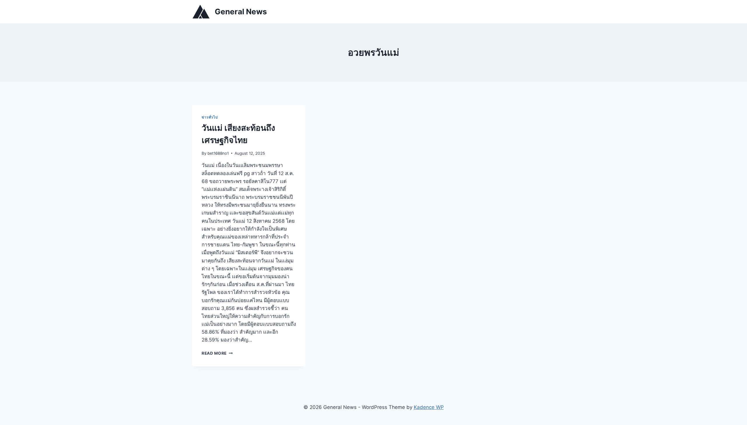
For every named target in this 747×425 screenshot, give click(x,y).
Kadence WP (429, 407)
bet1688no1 (218, 153)
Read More (217, 353)
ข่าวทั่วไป (210, 117)
